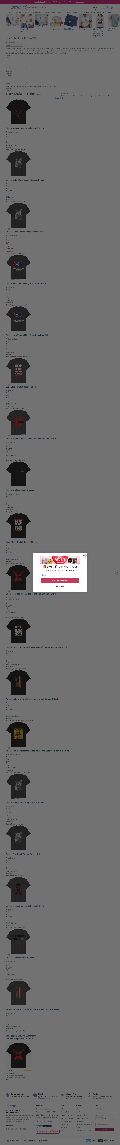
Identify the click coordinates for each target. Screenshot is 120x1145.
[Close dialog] (84, 555)
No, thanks (60, 586)
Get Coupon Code (60, 581)
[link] (60, 560)
